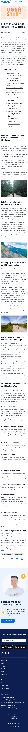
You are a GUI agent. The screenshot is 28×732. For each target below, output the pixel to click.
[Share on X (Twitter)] (12, 559)
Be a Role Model (12, 118)
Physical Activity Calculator (8, 700)
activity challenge (19, 64)
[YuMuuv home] (6, 1)
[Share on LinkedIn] (22, 559)
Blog (2, 671)
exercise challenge (15, 289)
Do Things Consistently (14, 106)
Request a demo (5, 683)
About (3, 663)
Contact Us (4, 674)
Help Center (4, 685)
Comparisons (5, 688)
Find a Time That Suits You (15, 98)
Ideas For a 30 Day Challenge (9, 708)
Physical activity (7, 554)
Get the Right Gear (13, 100)
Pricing (3, 666)
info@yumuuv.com (15, 723)
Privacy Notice (14, 717)
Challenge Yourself (13, 121)
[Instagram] (9, 653)
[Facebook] (6, 653)
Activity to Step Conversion (8, 697)
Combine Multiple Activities (15, 103)
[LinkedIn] (2, 653)
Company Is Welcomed (14, 111)
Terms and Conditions (14, 715)
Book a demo (19, 1)
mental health (11, 275)
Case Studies (18, 554)
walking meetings (11, 434)
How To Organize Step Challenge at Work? (13, 702)
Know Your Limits (13, 108)
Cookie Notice (14, 718)
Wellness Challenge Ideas (8, 705)
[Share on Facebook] (17, 559)
